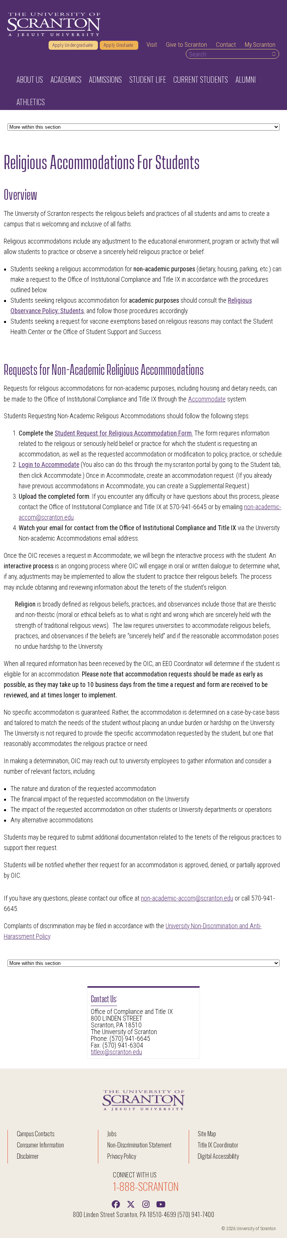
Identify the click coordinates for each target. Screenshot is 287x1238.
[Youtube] (160, 1204)
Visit (151, 44)
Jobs (111, 1133)
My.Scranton (260, 44)
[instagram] (145, 1204)
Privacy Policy (121, 1156)
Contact (226, 44)
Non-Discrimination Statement (139, 1144)
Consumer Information (40, 1144)
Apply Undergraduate (73, 45)
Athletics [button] (30, 101)
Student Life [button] (147, 79)
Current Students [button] (200, 79)
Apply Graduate (119, 45)
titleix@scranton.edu (116, 1052)
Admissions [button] (105, 79)
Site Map (207, 1133)
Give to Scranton (186, 44)
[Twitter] (130, 1204)
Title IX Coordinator (218, 1144)
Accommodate (207, 399)
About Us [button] (29, 79)
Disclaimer (28, 1156)
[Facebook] (115, 1204)
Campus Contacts (35, 1133)
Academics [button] (65, 79)
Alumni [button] (245, 79)
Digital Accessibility (218, 1156)
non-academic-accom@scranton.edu (187, 898)
